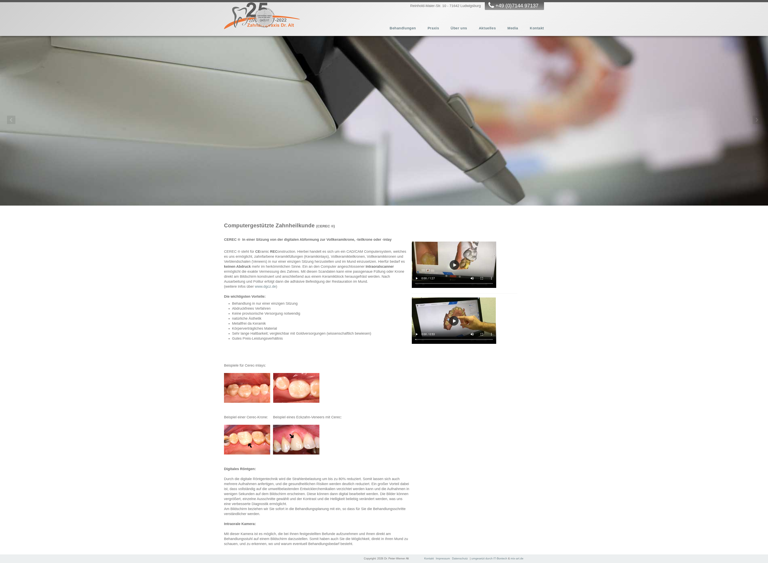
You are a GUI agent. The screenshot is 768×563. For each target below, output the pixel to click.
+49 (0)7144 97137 (516, 6)
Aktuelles (487, 28)
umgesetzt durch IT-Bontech (489, 558)
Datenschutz (460, 558)
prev (11, 120)
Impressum (443, 558)
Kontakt (537, 28)
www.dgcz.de (265, 286)
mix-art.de (517, 558)
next (757, 120)
